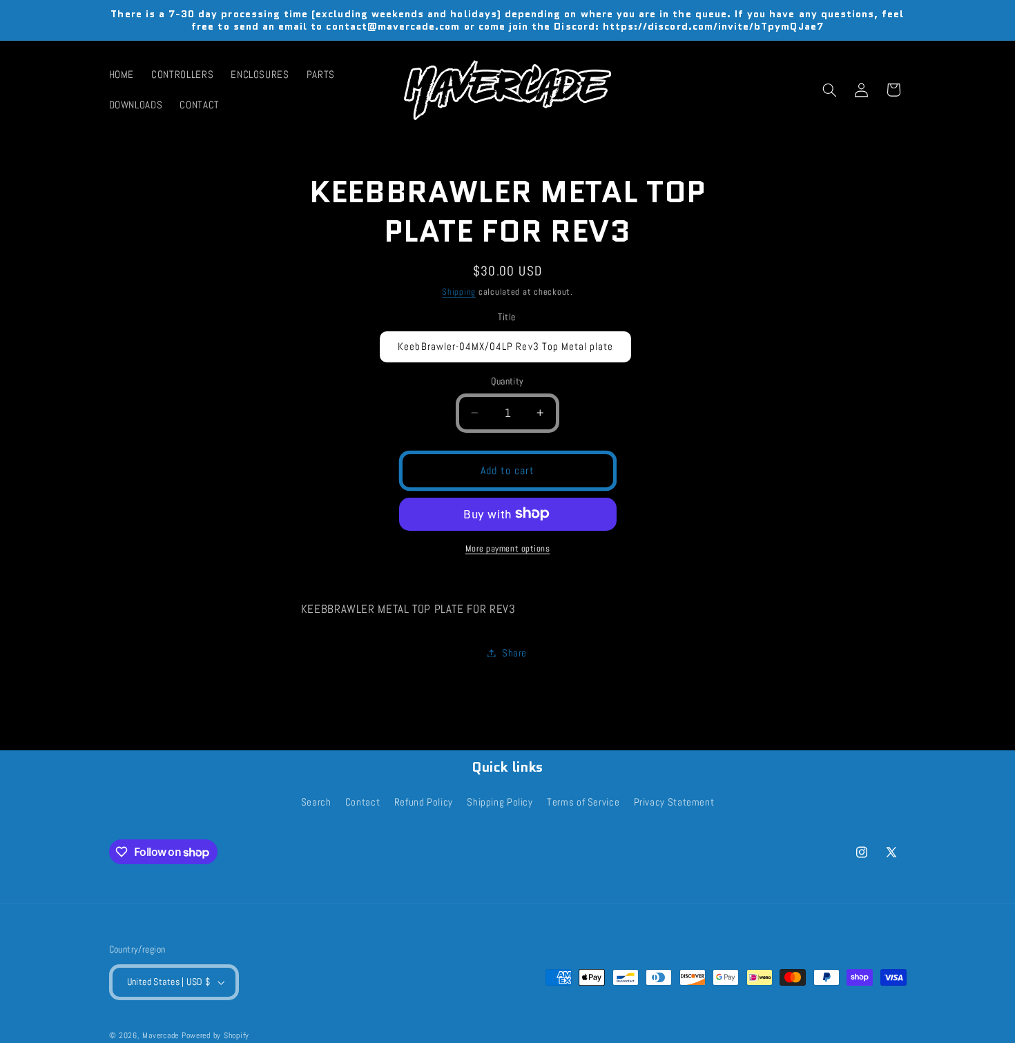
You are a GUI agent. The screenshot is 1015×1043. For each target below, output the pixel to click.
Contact (362, 803)
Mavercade (160, 1035)
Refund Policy (423, 803)
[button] (829, 90)
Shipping (459, 292)
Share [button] (514, 652)
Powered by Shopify (215, 1035)
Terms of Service (583, 803)
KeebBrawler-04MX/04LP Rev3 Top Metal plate (505, 346)
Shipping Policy (499, 803)
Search (316, 803)
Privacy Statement (674, 803)
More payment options (507, 548)
